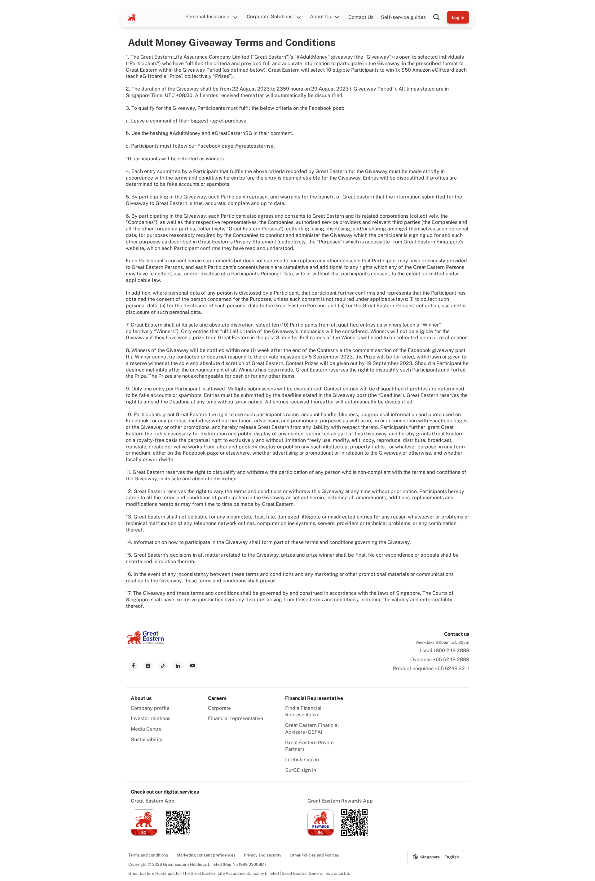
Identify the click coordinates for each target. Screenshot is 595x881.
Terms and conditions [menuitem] (148, 855)
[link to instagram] (148, 666)
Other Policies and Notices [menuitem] (314, 855)
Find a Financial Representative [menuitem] (303, 711)
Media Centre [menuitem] (146, 729)
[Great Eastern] (132, 17)
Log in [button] (458, 17)
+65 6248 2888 (451, 659)
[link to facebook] (133, 666)
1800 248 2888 (451, 650)
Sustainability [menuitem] (147, 739)
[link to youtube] (193, 666)
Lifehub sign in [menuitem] (302, 760)
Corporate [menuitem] (219, 708)
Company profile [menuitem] (150, 708)
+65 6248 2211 (452, 668)
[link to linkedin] (178, 666)
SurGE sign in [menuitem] (300, 770)
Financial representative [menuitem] (235, 718)
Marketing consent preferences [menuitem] (206, 855)
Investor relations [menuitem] (150, 718)
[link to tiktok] (163, 666)
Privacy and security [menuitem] (262, 855)
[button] (440, 17)
